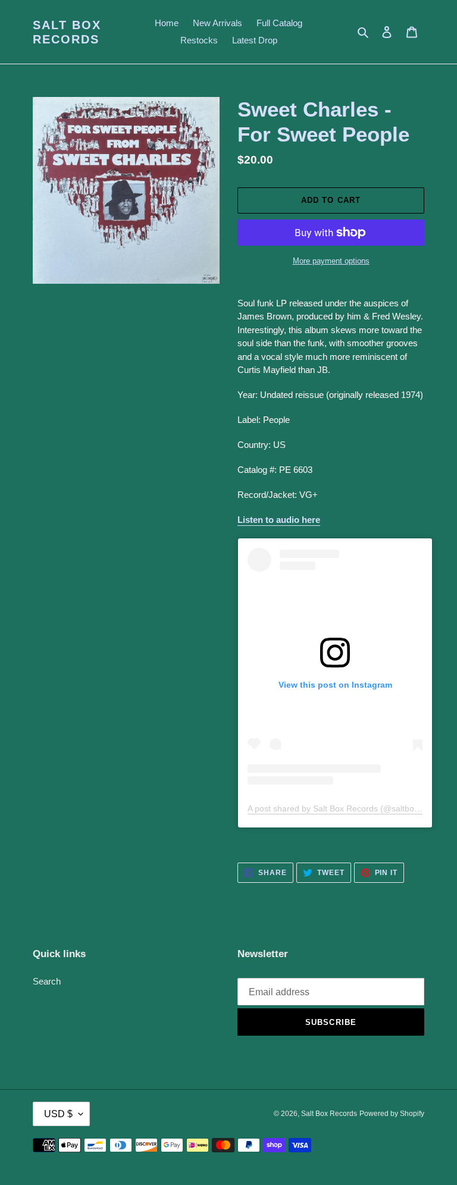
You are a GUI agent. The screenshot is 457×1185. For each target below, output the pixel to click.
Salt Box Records (67, 32)
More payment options (331, 260)
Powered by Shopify (391, 1113)
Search (47, 981)
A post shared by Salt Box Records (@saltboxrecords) (349, 808)
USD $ (58, 1114)
